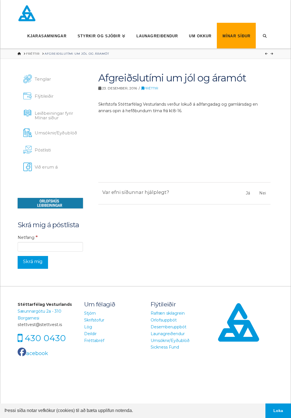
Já (248, 193)
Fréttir (151, 88)
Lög (88, 326)
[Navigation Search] (264, 35)
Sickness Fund (165, 347)
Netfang (28, 237)
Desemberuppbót (168, 326)
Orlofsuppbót (164, 320)
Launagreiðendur (168, 333)
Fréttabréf (94, 340)
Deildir (90, 333)
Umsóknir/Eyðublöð (170, 340)
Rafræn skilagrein (168, 313)
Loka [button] (278, 410)
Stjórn (90, 313)
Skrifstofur (94, 320)
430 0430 (45, 338)
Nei (262, 193)
